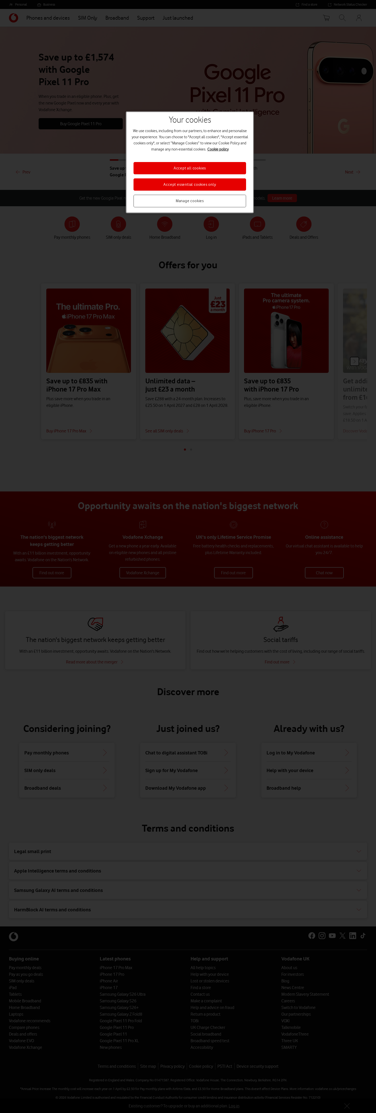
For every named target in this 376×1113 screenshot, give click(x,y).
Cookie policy (218, 149)
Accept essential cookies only (189, 184)
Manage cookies (190, 201)
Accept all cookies (190, 168)
